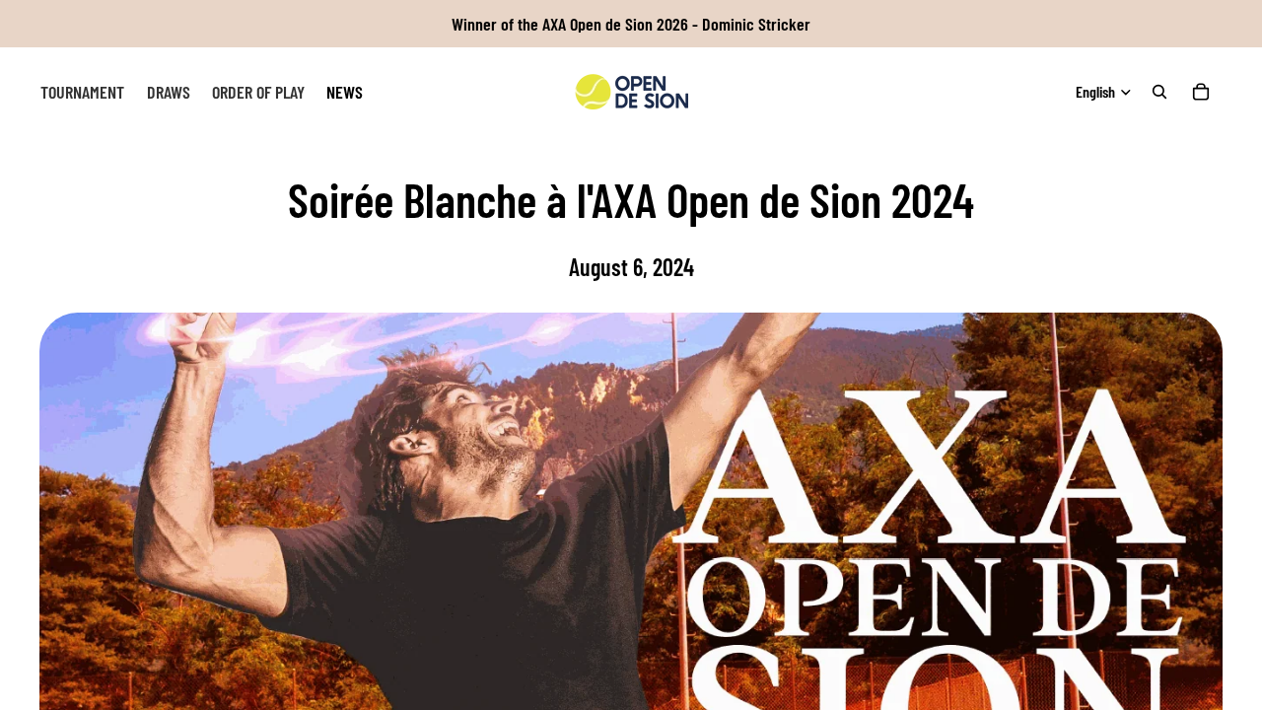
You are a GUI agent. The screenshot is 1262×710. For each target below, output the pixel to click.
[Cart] (1201, 91)
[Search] (1159, 91)
